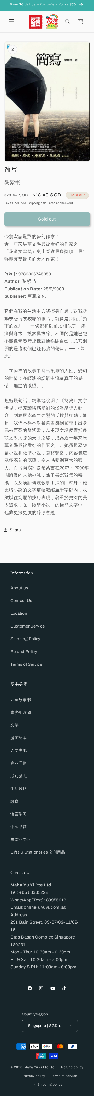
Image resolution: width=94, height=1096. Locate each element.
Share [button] (15, 530)
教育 (14, 801)
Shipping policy (49, 1084)
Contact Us (21, 600)
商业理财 (18, 763)
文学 (14, 725)
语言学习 (18, 814)
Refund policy (72, 1067)
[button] (11, 21)
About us (19, 588)
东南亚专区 (20, 839)
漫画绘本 (18, 738)
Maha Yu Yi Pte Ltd (39, 1067)
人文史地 (18, 750)
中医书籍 (18, 826)
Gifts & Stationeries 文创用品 (37, 852)
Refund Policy (23, 651)
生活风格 (18, 788)
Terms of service (64, 1076)
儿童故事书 (20, 699)
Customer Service (27, 626)
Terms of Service (26, 664)
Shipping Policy (25, 638)
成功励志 (18, 776)
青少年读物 (20, 712)
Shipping (34, 203)
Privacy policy (34, 1076)
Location (18, 613)
